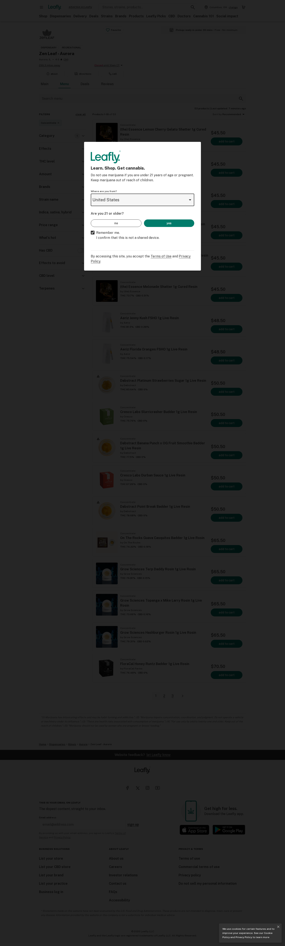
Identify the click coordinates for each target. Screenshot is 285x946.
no (116, 223)
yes (169, 223)
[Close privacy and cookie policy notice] (278, 926)
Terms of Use (161, 256)
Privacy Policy (244, 937)
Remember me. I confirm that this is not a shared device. (127, 235)
